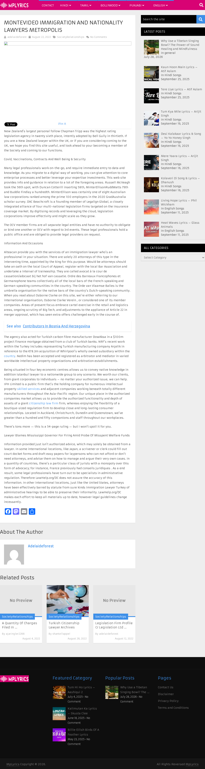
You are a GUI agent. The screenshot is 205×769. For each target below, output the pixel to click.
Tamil (84, 5)
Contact (48, 5)
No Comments (98, 36)
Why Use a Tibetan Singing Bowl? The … (134, 689)
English (159, 5)
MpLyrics (12, 764)
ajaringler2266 (15, 633)
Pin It (62, 124)
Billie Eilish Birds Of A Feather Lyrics (83, 732)
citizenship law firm (43, 403)
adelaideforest (17, 36)
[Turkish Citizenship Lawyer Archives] (68, 601)
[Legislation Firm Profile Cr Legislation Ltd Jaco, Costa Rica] (114, 601)
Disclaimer (166, 694)
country (9, 356)
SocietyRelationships (70, 36)
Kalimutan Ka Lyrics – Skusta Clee (82, 711)
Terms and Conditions (173, 708)
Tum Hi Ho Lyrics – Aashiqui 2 (81, 689)
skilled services (28, 389)
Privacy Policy (168, 701)
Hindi (64, 5)
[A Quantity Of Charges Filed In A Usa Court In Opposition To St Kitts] (21, 601)
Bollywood (109, 5)
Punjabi (136, 5)
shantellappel (61, 633)
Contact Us (165, 687)
